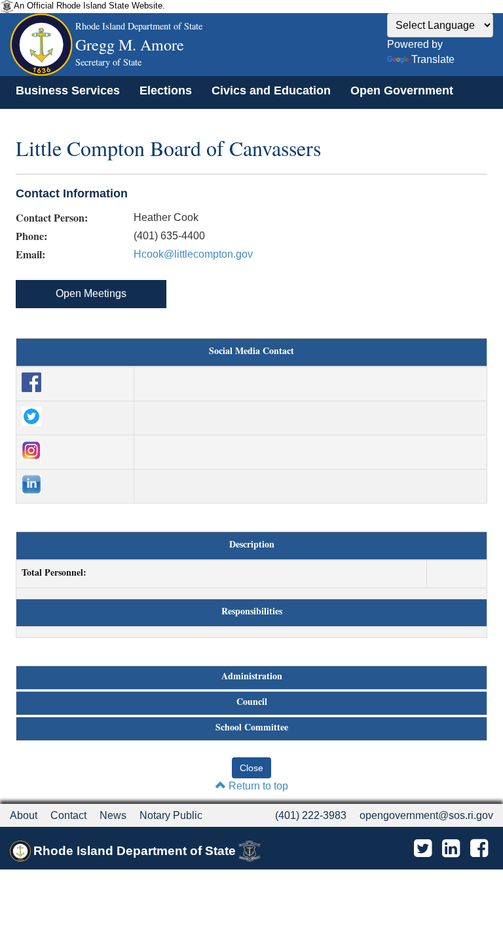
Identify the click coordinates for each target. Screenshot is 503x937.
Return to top (257, 785)
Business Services (68, 90)
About (23, 815)
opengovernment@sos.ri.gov (426, 815)
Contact (68, 815)
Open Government (401, 90)
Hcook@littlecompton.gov (193, 254)
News (113, 815)
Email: (30, 254)
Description (251, 544)
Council (251, 701)
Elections (166, 90)
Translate (433, 59)
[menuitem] (68, 90)
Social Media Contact (251, 350)
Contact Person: (52, 217)
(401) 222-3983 (310, 815)
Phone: (31, 236)
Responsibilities (251, 611)
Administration (251, 676)
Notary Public (171, 815)
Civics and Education (271, 90)
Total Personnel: (54, 572)
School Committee (251, 727)
